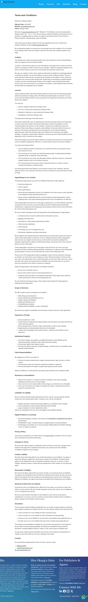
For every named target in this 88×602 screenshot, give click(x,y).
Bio (58, 4)
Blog (75, 4)
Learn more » (47, 577)
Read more (10, 591)
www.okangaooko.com (28, 26)
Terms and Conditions (65, 596)
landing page (82, 583)
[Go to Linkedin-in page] (60, 591)
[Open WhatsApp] (83, 597)
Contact (83, 4)
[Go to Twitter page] (71, 591)
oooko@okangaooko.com (24, 548)
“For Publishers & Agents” (71, 583)
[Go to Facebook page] (64, 591)
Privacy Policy (49, 435)
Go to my (61, 583)
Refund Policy (75, 596)
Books (41, 4)
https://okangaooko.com (40, 45)
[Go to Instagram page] (68, 591)
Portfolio (66, 4)
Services (50, 4)
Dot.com (20, 218)
